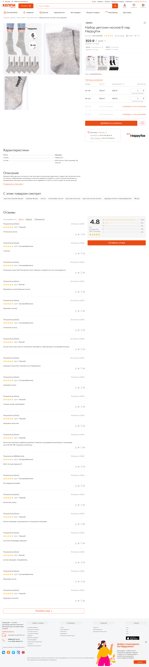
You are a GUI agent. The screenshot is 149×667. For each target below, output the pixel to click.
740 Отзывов (119, 35)
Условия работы (32, 627)
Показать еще (42, 611)
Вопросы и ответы (117, 1)
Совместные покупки (34, 645)
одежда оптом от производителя (118, 198)
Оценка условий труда (67, 635)
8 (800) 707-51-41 (140, 1)
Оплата (107, 1)
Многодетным (97, 629)
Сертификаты (64, 629)
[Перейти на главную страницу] (8, 6)
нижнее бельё (32, 198)
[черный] (113, 63)
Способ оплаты (32, 631)
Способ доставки (32, 633)
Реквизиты (63, 633)
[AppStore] (132, 638)
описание (13, 184)
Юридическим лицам (100, 631)
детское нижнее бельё (13, 198)
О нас (94, 1)
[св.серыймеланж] (102, 63)
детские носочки (73, 198)
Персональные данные (34, 641)
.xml (127, 627)
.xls (127, 629)
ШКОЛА (89, 23)
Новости (100, 1)
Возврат (30, 635)
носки (43, 198)
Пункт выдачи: (95, 138)
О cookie (30, 643)
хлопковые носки (55, 198)
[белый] (90, 63)
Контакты (129, 1)
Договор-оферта (32, 637)
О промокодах (32, 639)
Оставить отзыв (116, 243)
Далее (140, 662)
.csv (127, 631)
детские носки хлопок (92, 198)
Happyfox (58, 155)
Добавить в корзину (111, 123)
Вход (124, 7)
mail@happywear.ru (8, 631)
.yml (127, 633)
